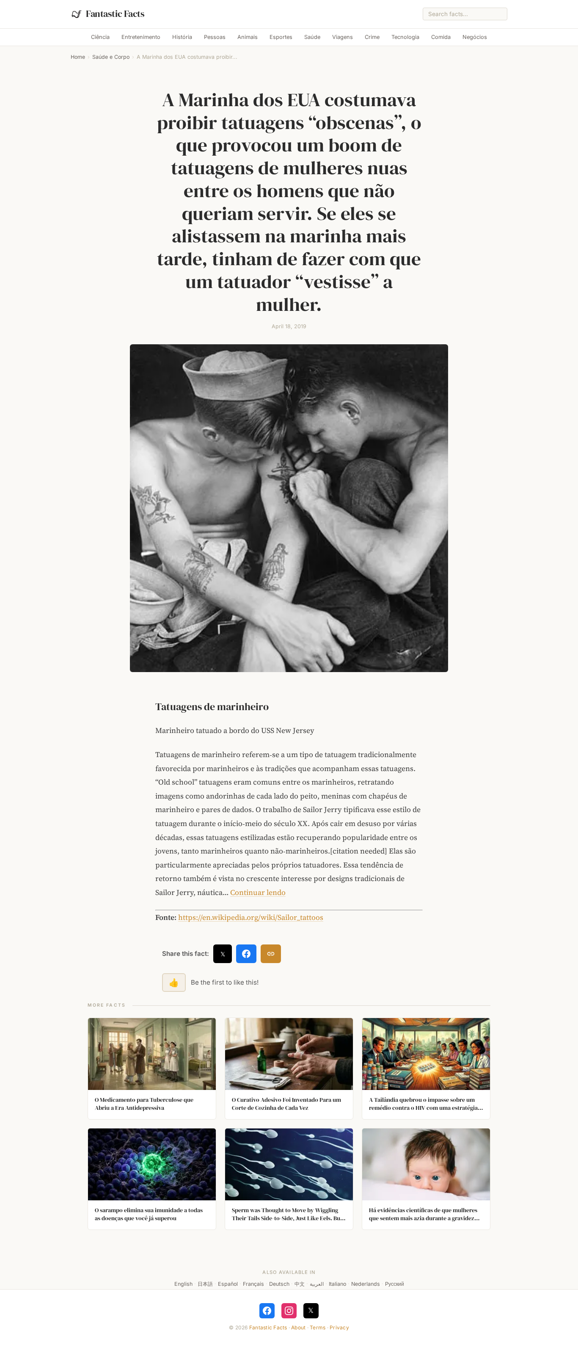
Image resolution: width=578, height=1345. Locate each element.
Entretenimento (140, 37)
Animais (247, 37)
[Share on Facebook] (246, 953)
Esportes (281, 37)
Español (228, 1284)
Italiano (337, 1284)
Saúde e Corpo (110, 57)
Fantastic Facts (268, 1327)
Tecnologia (405, 37)
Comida (441, 37)
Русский (394, 1284)
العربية (317, 1284)
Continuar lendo (258, 892)
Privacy (339, 1327)
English (183, 1284)
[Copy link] (271, 953)
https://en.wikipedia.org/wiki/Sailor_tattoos (250, 917)
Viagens (342, 37)
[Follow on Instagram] (289, 1310)
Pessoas (215, 37)
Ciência (100, 37)
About (298, 1327)
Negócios (474, 37)
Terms (317, 1327)
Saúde (312, 37)
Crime (372, 37)
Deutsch (279, 1284)
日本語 (205, 1284)
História (182, 37)
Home (78, 57)
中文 (300, 1284)
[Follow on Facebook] (267, 1310)
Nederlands (365, 1284)
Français (253, 1284)
